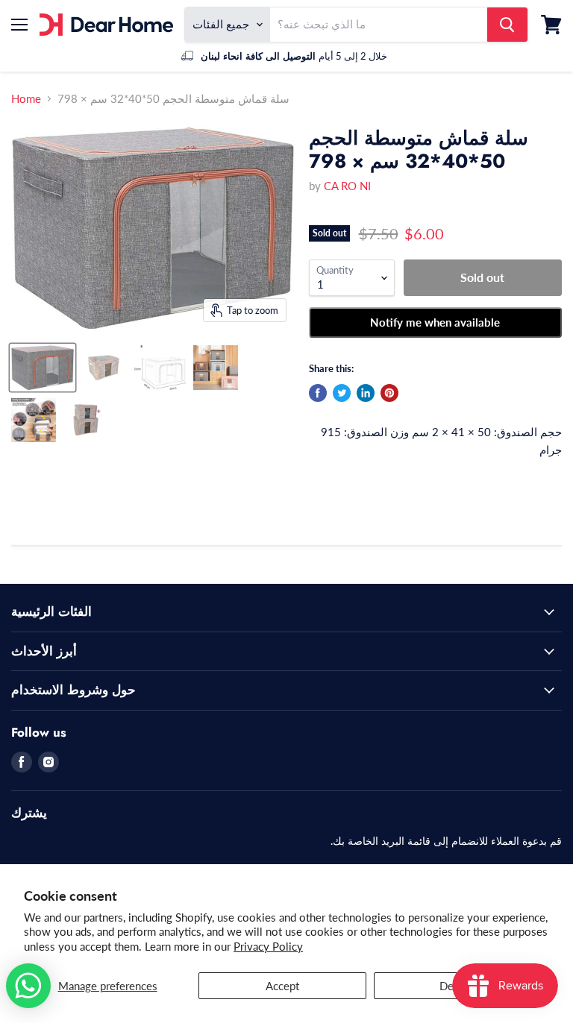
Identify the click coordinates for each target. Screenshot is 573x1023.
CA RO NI (347, 185)
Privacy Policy (268, 946)
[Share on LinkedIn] (366, 393)
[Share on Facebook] (318, 393)
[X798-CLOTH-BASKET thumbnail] (42, 367)
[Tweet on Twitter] (342, 393)
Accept (282, 985)
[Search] (507, 24)
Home (26, 98)
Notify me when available (435, 322)
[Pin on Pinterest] (389, 393)
